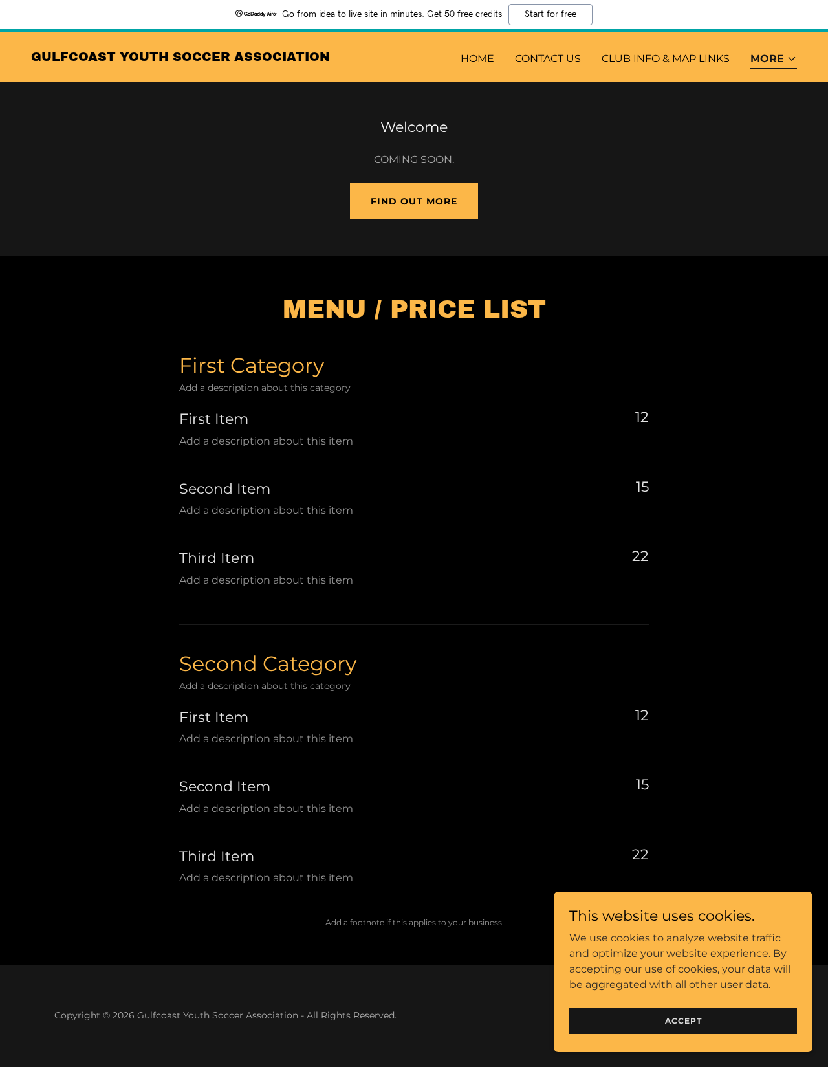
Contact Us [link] (548, 58)
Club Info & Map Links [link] (666, 58)
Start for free (550, 14)
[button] (773, 60)
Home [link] (477, 58)
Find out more (414, 201)
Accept (683, 1021)
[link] (180, 57)
